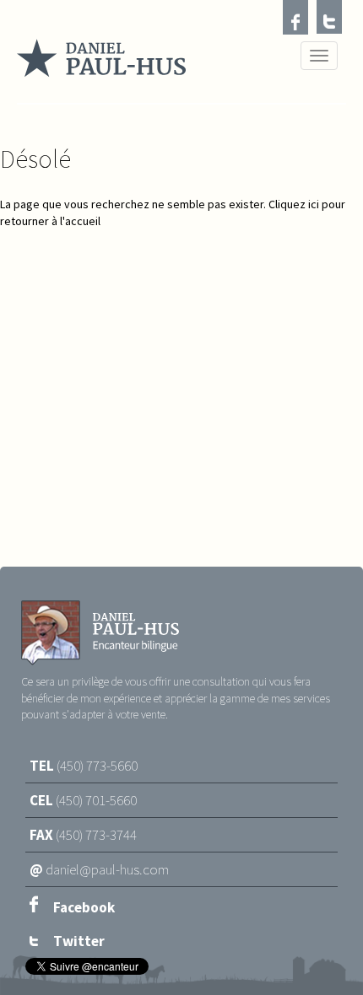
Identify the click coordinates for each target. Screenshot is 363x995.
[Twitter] (329, 20)
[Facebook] (295, 20)
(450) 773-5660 (97, 765)
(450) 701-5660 (96, 800)
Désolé (35, 159)
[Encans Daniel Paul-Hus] (101, 60)
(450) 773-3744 (96, 835)
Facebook (83, 907)
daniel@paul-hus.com (107, 869)
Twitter (78, 941)
